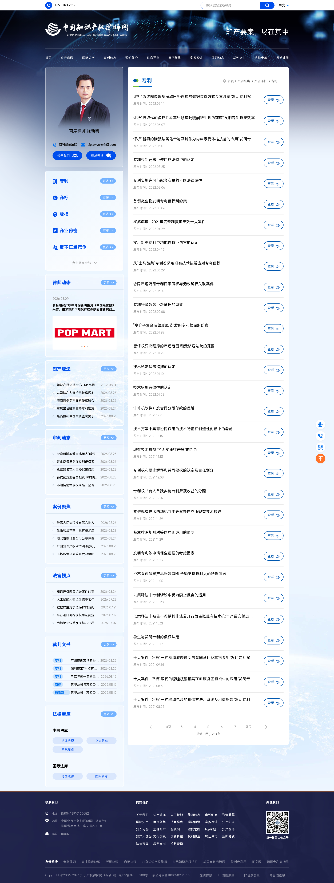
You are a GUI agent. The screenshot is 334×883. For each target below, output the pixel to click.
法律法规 (67, 741)
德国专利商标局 (278, 862)
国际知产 (88, 58)
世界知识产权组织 (185, 862)
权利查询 (176, 844)
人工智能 (176, 815)
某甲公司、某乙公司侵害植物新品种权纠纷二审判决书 (94, 692)
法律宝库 (261, 58)
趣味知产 (159, 829)
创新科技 (176, 836)
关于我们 (63, 155)
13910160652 (64, 5)
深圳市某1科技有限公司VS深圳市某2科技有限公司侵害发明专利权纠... (94, 668)
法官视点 (153, 58)
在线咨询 (97, 155)
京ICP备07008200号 (133, 875)
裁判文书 (239, 58)
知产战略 (228, 829)
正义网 (256, 862)
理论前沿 (131, 58)
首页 (48, 58)
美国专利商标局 (214, 862)
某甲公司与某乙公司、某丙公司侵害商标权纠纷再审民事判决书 (94, 684)
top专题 (210, 829)
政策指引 (67, 749)
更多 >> (108, 181)
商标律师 (130, 862)
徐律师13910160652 (75, 813)
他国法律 (67, 776)
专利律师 (69, 862)
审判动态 (110, 58)
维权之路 (194, 829)
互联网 (175, 829)
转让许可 (211, 836)
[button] (81, 346)
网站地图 (282, 58)
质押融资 (228, 836)
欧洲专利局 (238, 862)
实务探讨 (196, 58)
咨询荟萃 (228, 815)
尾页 (248, 727)
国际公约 (101, 776)
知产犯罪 (228, 822)
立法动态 (101, 741)
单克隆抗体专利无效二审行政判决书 (94, 676)
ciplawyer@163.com (101, 144)
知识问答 (142, 829)
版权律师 (112, 862)
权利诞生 (194, 836)
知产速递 (67, 58)
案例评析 (260, 81)
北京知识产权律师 (154, 862)
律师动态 (218, 58)
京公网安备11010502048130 (171, 875)
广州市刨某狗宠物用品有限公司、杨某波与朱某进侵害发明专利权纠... (94, 660)
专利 (274, 81)
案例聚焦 (174, 58)
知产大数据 (144, 836)
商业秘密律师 (90, 862)
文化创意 (159, 836)
